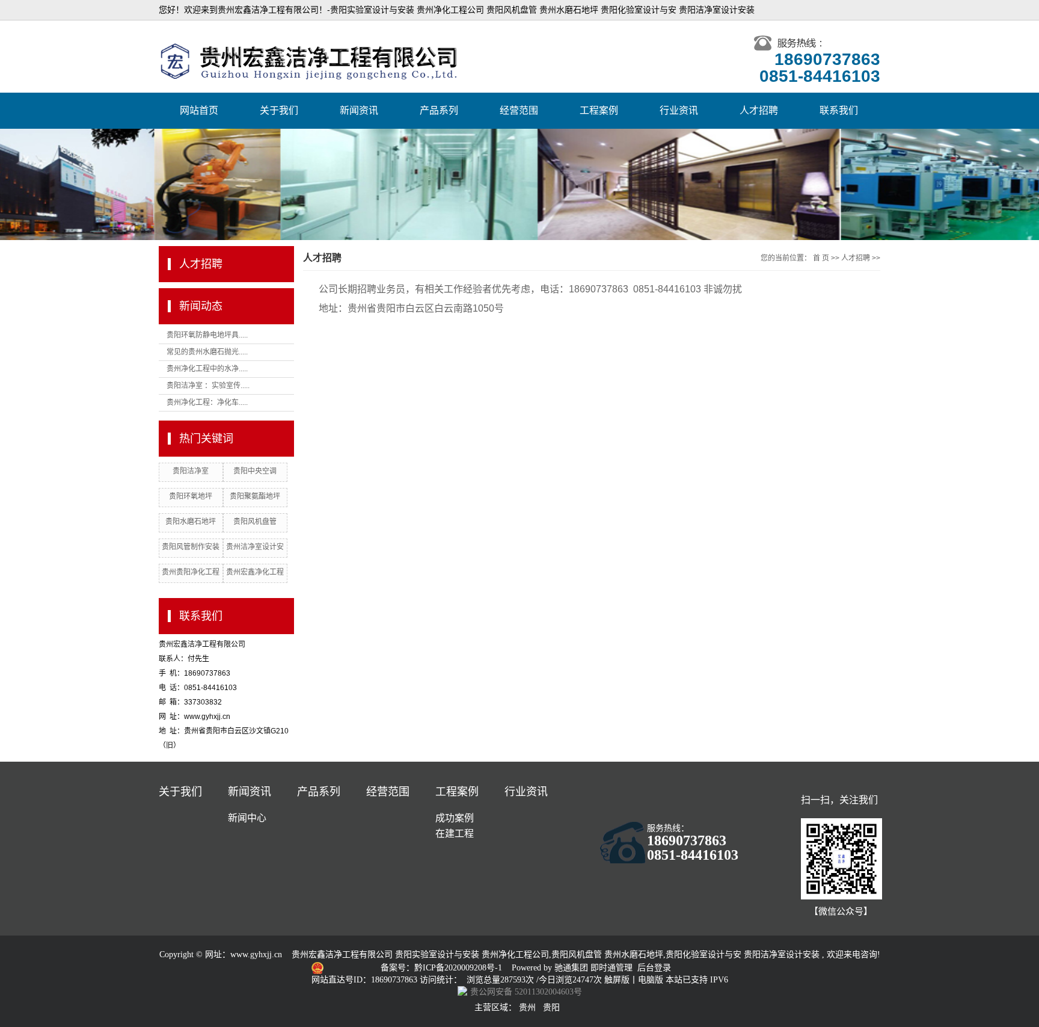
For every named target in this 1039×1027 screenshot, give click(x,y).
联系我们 (839, 110)
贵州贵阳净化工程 (190, 572)
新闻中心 (247, 818)
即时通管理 (611, 967)
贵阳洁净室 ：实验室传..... (208, 385)
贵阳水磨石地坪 (190, 521)
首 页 (821, 258)
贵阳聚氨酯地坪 (255, 496)
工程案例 (599, 110)
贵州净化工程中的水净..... (207, 369)
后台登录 (654, 967)
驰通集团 (572, 967)
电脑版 (650, 979)
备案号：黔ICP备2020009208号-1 (442, 967)
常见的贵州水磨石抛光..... (207, 352)
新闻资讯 (359, 110)
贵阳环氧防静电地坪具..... (207, 335)
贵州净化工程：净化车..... (207, 402)
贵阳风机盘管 (255, 521)
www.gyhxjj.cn (256, 954)
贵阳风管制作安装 (190, 547)
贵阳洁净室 (191, 471)
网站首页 (199, 110)
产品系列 (439, 110)
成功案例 (454, 818)
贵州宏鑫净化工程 (255, 572)
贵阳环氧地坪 (190, 496)
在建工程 (454, 833)
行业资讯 (679, 110)
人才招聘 (759, 110)
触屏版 (617, 979)
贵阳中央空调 (255, 471)
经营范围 (519, 110)
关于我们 (279, 110)
